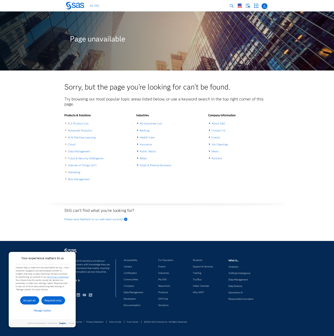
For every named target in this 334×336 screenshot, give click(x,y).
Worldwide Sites (240, 5)
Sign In (264, 6)
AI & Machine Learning (82, 137)
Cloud (71, 144)
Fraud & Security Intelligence (85, 158)
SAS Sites (256, 6)
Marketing (74, 172)
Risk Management (79, 179)
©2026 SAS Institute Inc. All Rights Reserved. (165, 322)
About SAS (218, 123)
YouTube (84, 296)
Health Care (147, 137)
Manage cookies (42, 310)
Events (216, 137)
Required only (53, 300)
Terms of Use (115, 322)
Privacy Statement (95, 322)
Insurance (146, 144)
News (215, 151)
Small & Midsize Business (155, 165)
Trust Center (132, 322)
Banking (144, 130)
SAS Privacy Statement (58, 277)
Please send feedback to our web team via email (93, 219)
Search (231, 6)
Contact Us (248, 6)
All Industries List (151, 123)
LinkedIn (78, 296)
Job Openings (220, 144)
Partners (217, 158)
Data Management (79, 151)
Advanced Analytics (80, 130)
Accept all (29, 300)
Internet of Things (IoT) (82, 165)
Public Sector (148, 151)
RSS (90, 296)
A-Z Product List (78, 123)
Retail (143, 158)
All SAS (94, 5)
